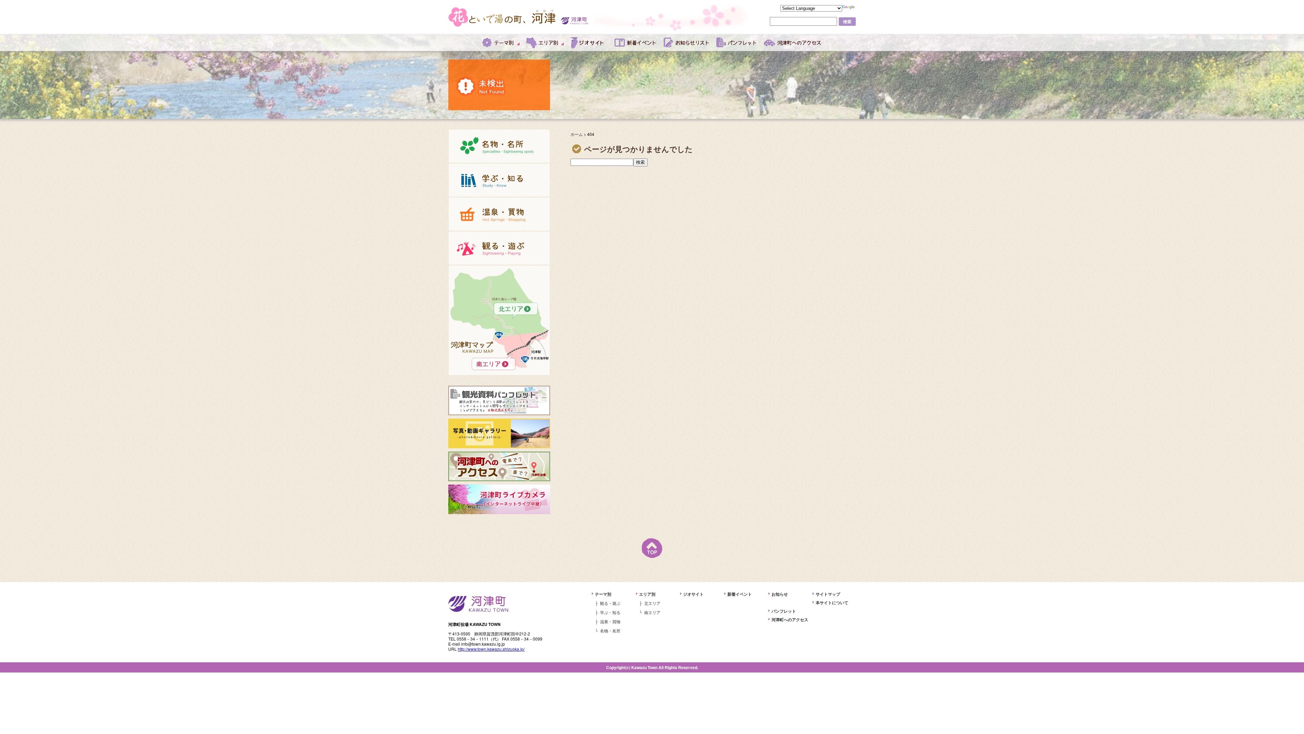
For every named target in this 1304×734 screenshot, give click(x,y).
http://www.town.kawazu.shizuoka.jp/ (491, 649)
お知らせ (687, 42)
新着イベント (636, 42)
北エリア (499, 299)
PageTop (652, 548)
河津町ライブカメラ (499, 499)
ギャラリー (499, 433)
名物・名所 (499, 146)
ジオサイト (589, 42)
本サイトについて (832, 602)
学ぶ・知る (499, 180)
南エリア (499, 354)
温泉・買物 (499, 214)
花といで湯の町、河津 (502, 17)
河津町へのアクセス (793, 42)
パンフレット (737, 42)
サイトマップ (828, 594)
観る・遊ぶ (499, 248)
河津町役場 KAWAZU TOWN (478, 603)
